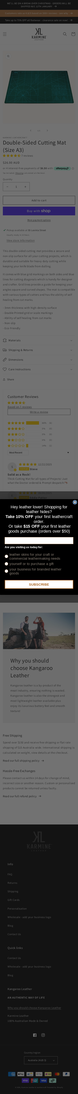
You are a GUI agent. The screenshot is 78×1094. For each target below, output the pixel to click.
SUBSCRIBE (39, 584)
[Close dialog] (74, 502)
